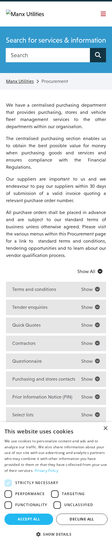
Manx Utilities (20, 81)
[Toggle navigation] (101, 14)
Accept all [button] (29, 519)
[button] (56, 534)
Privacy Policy (46, 470)
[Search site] (98, 55)
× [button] (105, 428)
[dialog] (56, 483)
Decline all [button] (82, 519)
